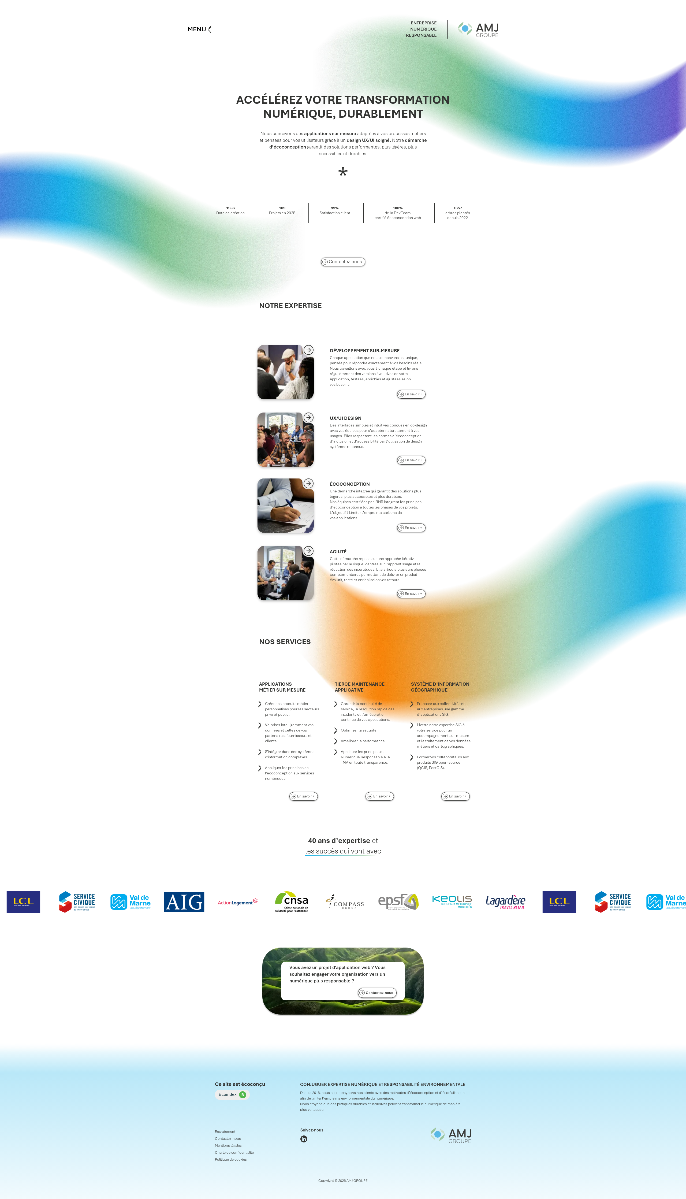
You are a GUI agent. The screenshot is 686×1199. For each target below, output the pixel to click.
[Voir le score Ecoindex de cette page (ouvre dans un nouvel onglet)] (232, 1095)
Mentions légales (228, 1145)
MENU (197, 29)
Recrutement (225, 1131)
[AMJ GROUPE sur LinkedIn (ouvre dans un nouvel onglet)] (303, 1138)
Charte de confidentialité (234, 1152)
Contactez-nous (345, 262)
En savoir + (415, 394)
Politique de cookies (231, 1159)
